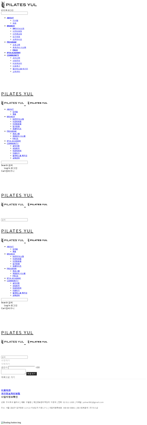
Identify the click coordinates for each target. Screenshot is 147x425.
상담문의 (16, 60)
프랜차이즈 (17, 39)
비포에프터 (17, 63)
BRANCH (11, 26)
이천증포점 (17, 34)
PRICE (15, 50)
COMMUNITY (13, 55)
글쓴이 (4, 367)
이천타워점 (17, 31)
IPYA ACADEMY (14, 52)
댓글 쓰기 (31, 373)
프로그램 (16, 44)
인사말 (15, 20)
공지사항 (16, 57)
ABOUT (10, 17)
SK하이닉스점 (18, 28)
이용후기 (16, 66)
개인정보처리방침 (10, 393)
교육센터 (16, 71)
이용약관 (6, 390)
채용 (14, 23)
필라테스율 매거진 (20, 68)
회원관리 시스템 (19, 47)
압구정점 (16, 36)
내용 (38, 367)
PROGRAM (11, 42)
